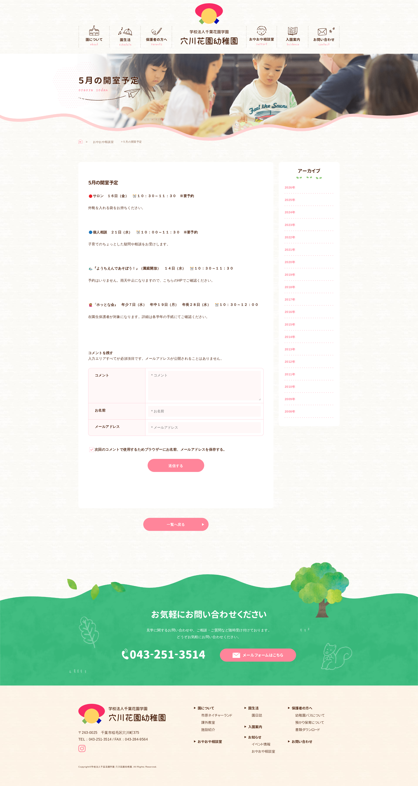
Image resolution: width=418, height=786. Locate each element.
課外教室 (208, 722)
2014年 (290, 337)
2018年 (290, 287)
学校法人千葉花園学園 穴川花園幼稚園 (111, 767)
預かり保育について (309, 722)
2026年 (290, 187)
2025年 (290, 200)
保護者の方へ (156, 36)
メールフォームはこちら (263, 655)
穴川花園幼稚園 (209, 37)
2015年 (290, 324)
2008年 (290, 411)
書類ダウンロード (307, 729)
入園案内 (292, 36)
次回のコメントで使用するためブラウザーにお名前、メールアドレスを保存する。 (161, 449)
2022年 (290, 237)
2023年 (290, 225)
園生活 (125, 36)
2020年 (290, 262)
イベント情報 (261, 744)
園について (94, 36)
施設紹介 (208, 729)
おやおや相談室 (261, 36)
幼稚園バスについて (310, 715)
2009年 (290, 399)
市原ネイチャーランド (216, 715)
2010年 (290, 386)
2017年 (290, 299)
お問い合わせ (324, 36)
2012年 (290, 361)
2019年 (290, 274)
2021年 (290, 249)
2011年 (290, 374)
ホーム (80, 141)
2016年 (290, 312)
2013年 (290, 349)
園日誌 (257, 715)
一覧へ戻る (176, 524)
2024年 (290, 212)
